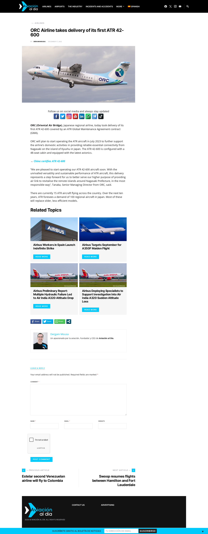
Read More (42, 256)
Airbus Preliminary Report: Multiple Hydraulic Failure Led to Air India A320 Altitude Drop (53, 294)
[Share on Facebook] (35, 321)
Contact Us (78, 505)
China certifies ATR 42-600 (49, 161)
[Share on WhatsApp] (59, 321)
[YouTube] (180, 6)
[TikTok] (101, 116)
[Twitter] (170, 6)
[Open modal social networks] (68, 321)
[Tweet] (47, 321)
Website (101, 421)
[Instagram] (175, 6)
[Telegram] (94, 116)
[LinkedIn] (82, 116)
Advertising (107, 505)
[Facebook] (165, 6)
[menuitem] (131, 6)
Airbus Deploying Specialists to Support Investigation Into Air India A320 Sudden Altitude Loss (102, 296)
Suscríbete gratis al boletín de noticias (76, 531)
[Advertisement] (165, 444)
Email (67, 421)
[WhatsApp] (88, 116)
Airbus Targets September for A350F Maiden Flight (101, 246)
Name (33, 421)
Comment (34, 382)
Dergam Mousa (39, 41)
